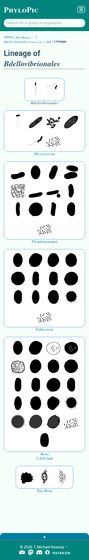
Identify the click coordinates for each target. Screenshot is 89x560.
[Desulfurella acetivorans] (71, 122)
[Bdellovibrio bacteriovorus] (36, 89)
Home (8, 37)
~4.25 (44, 458)
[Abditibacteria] (53, 260)
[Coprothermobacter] (18, 172)
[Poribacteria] (53, 209)
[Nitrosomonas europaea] (18, 209)
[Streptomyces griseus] (71, 260)
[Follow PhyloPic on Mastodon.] (30, 553)
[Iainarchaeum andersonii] (53, 422)
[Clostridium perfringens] (53, 279)
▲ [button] (44, 536)
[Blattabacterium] (36, 172)
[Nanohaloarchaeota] (36, 422)
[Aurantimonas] (53, 172)
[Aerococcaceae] (36, 260)
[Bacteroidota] (18, 191)
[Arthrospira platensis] (36, 279)
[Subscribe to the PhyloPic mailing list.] (22, 552)
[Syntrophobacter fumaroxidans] (53, 122)
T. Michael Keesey (48, 547)
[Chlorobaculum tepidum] (71, 191)
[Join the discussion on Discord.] (39, 552)
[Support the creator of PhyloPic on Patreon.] (61, 553)
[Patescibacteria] (36, 297)
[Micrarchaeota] (18, 422)
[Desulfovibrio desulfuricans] (36, 140)
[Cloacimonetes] (71, 172)
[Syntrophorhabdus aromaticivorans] (36, 122)
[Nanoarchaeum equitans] (53, 403)
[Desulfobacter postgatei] (53, 140)
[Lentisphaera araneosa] (36, 209)
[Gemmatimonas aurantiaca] (53, 191)
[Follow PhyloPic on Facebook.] (47, 552)
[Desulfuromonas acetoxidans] (18, 122)
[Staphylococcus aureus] (18, 279)
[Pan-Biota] (27, 477)
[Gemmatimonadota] (36, 191)
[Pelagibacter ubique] (71, 209)
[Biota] (53, 348)
